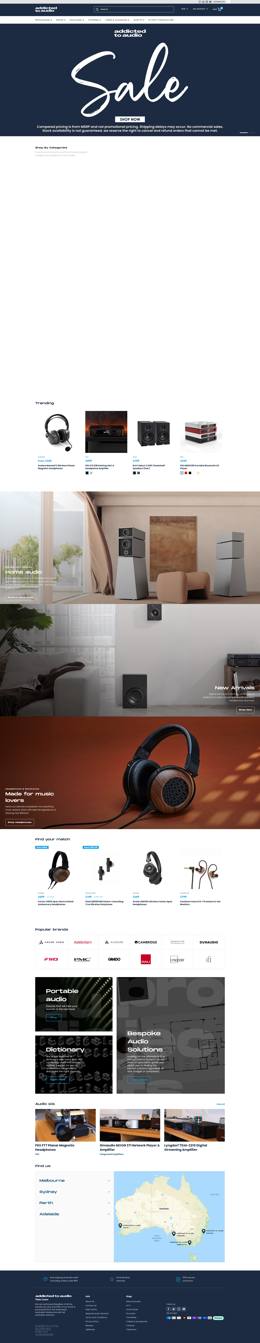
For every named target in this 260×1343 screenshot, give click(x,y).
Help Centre (91, 1309)
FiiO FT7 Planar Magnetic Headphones (54, 1147)
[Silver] (91, 473)
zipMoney (90, 1329)
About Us (90, 1301)
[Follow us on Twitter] (203, 2)
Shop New (245, 710)
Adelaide (49, 1214)
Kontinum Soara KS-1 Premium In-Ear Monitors (200, 903)
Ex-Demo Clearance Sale (161, 19)
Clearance (131, 1329)
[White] (142, 473)
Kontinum (184, 893)
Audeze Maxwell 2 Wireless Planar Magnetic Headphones (56, 467)
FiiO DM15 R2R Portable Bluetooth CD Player (199, 467)
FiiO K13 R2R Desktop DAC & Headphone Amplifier (99, 467)
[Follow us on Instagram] (207, 2)
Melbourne (52, 1181)
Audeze (41, 457)
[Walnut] (138, 473)
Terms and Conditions (96, 1317)
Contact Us (219, 2)
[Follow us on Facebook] (200, 2)
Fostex (41, 893)
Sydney (48, 1192)
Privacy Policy (92, 1321)
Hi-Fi (128, 1305)
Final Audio (90, 893)
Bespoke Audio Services (97, 1313)
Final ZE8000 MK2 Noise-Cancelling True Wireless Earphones (104, 903)
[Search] (97, 9)
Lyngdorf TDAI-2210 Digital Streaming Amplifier (185, 1147)
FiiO (87, 457)
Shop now (14, 130)
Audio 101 (138, 19)
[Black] (87, 473)
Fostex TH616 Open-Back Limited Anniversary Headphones (55, 903)
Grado (136, 893)
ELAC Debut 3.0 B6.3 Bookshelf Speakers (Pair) (149, 467)
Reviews (89, 1325)
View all (221, 1104)
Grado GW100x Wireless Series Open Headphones (152, 903)
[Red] (186, 473)
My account (199, 9)
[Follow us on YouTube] (210, 2)
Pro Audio (130, 1313)
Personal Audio (42, 19)
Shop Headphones (20, 822)
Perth (46, 1203)
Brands (59, 19)
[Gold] (198, 473)
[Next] (224, 882)
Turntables (93, 19)
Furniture (130, 1325)
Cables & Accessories (116, 19)
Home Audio (76, 19)
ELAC (135, 457)
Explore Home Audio (21, 597)
